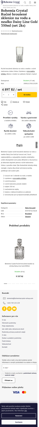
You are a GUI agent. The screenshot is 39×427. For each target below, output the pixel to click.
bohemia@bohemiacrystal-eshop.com (20, 298)
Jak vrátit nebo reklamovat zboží (13, 329)
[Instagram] (9, 308)
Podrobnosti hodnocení (9, 34)
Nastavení (18, 416)
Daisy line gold (30, 208)
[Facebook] (4, 308)
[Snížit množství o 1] (3, 94)
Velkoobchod (6, 344)
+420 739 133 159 (13, 303)
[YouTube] (14, 308)
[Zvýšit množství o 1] (13, 94)
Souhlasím (18, 422)
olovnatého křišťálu (19, 178)
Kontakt (4, 347)
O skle (4, 335)
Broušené (28, 214)
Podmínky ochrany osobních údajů (13, 332)
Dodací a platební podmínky (11, 338)
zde (25, 411)
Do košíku (27, 95)
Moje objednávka (8, 326)
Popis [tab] (19, 145)
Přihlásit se (8, 380)
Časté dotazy (6, 341)
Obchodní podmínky (9, 323)
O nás (4, 320)
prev (2, 245)
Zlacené (28, 217)
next (36, 245)
